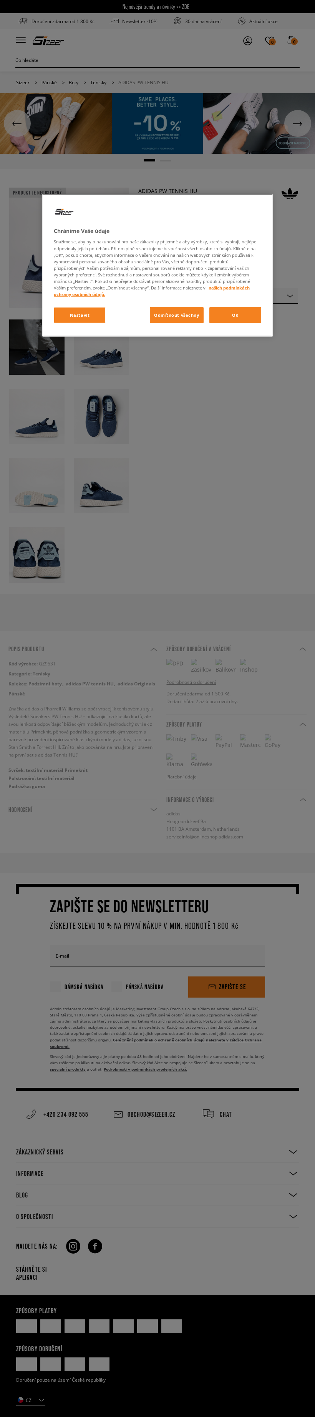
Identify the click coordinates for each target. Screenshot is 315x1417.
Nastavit (80, 315)
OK (235, 315)
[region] (157, 265)
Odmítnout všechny (176, 315)
